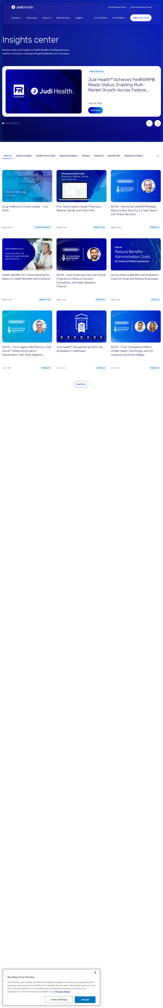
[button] (17, 18)
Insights (79, 17)
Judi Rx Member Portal (117, 7)
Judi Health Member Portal (141, 7)
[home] (22, 7)
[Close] (95, 972)
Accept (85, 999)
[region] (51, 987)
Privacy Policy (62, 991)
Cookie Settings (59, 999)
